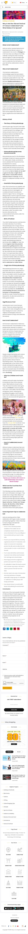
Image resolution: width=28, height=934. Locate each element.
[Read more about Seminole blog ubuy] (6, 2)
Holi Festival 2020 (9, 619)
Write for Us (14, 920)
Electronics (7, 793)
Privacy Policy (14, 715)
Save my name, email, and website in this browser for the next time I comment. (13, 677)
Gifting (5, 800)
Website (5, 669)
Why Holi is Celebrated (12, 621)
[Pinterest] (13, 926)
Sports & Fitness (8, 810)
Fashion (6, 796)
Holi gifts (15, 415)
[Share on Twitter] (7, 629)
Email (4, 662)
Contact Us (14, 915)
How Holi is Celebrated (13, 622)
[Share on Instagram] (18, 629)
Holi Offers (14, 625)
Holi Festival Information (15, 624)
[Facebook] (8, 926)
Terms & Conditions (14, 917)
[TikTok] (25, 926)
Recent (18, 751)
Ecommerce (7, 820)
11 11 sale (21, 832)
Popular (9, 751)
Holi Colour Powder (7, 625)
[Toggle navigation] (2, 3)
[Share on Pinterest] (14, 629)
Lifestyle (6, 807)
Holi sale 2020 (12, 423)
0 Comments (6, 35)
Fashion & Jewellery (9, 813)
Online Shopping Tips (9, 803)
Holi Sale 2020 (19, 625)
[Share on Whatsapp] (11, 629)
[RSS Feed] (23, 926)
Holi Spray (22, 624)
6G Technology (17, 837)
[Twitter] (11, 926)
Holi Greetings (7, 624)
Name (4, 656)
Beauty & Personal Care (10, 817)
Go (2, 7)
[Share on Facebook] (4, 629)
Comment (6, 645)
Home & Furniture (8, 823)
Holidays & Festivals (8, 21)
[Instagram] (15, 926)
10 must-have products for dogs (10, 832)
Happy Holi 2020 (16, 619)
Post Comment (7, 688)
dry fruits (18, 417)
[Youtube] (17, 926)
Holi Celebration (21, 622)
